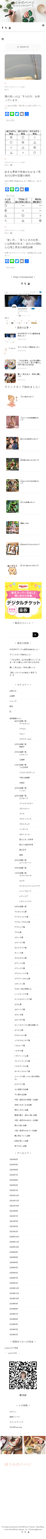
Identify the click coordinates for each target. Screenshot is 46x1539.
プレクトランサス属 (22, 1061)
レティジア (23, 896)
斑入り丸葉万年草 (26, 845)
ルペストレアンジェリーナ (29, 886)
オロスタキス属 (20, 958)
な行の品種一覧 (20, 788)
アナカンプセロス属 (22, 922)
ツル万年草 (23, 767)
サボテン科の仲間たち (23, 989)
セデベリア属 (19, 1009)
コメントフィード (16, 1422)
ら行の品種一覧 (20, 873)
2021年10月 (14, 1206)
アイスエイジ (24, 723)
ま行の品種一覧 (20, 860)
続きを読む (11, 120)
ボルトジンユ (24, 834)
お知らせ (13, 691)
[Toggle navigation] (2, 39)
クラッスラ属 (19, 968)
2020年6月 (14, 1262)
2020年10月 (14, 1247)
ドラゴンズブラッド (27, 772)
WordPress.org (16, 1427)
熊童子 (22, 747)
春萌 (21, 855)
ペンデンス (23, 829)
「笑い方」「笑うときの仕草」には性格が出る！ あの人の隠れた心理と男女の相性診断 (23, 243)
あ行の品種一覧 (20, 721)
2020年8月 (14, 1257)
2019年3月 (14, 1329)
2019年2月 (14, 1334)
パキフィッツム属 (21, 1056)
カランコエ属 (19, 963)
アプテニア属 (19, 927)
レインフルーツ (25, 891)
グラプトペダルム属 (22, 978)
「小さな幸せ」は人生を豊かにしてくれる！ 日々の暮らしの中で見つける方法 (29, 362)
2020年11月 (14, 1242)
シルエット (23, 754)
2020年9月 (14, 1252)
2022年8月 (14, 1170)
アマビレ (22, 729)
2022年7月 (14, 1175)
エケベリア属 (19, 942)
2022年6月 (14, 1180)
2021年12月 (14, 1195)
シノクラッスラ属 (21, 994)
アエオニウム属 (20, 911)
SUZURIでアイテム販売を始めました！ (29, 334)
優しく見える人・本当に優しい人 (29, 375)
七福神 (22, 760)
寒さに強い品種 (20, 1125)
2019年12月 (14, 1288)
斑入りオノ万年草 (26, 839)
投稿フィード (15, 1417)
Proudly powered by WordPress (15, 1527)
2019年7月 (14, 1314)
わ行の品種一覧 (20, 906)
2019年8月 (14, 1309)
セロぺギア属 (19, 1020)
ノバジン (22, 790)
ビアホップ (23, 798)
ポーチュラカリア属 (22, 1071)
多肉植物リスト (16, 718)
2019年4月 (14, 1324)
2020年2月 (14, 1283)
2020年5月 (14, 1267)
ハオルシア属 (19, 1045)
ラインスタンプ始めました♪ (29, 347)
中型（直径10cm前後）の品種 (26, 1100)
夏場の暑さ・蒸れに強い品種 (25, 1115)
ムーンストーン (25, 863)
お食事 (12, 696)
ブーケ (22, 814)
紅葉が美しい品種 (21, 1141)
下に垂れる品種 (20, 1094)
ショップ (13, 701)
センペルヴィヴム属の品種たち (26, 1025)
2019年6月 (14, 1319)
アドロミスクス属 (21, 917)
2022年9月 (14, 1164)
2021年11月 (14, 1200)
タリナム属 (18, 1030)
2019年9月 (14, 1304)
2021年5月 (14, 1221)
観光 (11, 706)
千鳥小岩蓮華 (24, 778)
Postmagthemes (35, 1529)
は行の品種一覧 (20, 796)
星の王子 (22, 850)
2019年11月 (14, 1293)
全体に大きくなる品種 (23, 1105)
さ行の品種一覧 (20, 752)
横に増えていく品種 (22, 1136)
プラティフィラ (25, 819)
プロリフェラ (24, 824)
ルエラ (22, 881)
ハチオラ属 (18, 1051)
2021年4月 (14, 1226)
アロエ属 (17, 932)
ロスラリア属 (19, 1084)
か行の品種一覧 (20, 744)
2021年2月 (14, 1231)
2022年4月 (14, 1185)
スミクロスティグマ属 (23, 999)
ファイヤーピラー (26, 803)
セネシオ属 (18, 1015)
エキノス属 (18, 937)
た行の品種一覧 (20, 765)
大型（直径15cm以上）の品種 (26, 1120)
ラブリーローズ (25, 875)
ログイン (13, 1412)
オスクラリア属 (20, 948)
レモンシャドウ (25, 901)
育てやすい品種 (20, 1146)
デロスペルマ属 (20, 1035)
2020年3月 (14, 1278)
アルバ (22, 734)
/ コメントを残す (19, 87)
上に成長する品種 (21, 1089)
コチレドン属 (19, 984)
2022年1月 (14, 1190)
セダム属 (17, 1004)
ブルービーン (24, 808)
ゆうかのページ (23, 2)
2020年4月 (14, 1273)
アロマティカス (25, 739)
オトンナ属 (18, 953)
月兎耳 (22, 783)
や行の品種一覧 (20, 868)
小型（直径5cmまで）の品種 (25, 1130)
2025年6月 (14, 1159)
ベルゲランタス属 (21, 1066)
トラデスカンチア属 (22, 1040)
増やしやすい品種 (21, 1110)
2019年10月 (14, 1298)
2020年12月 (14, 1237)
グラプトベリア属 (21, 973)
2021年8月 (14, 1211)
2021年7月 (14, 1216)
